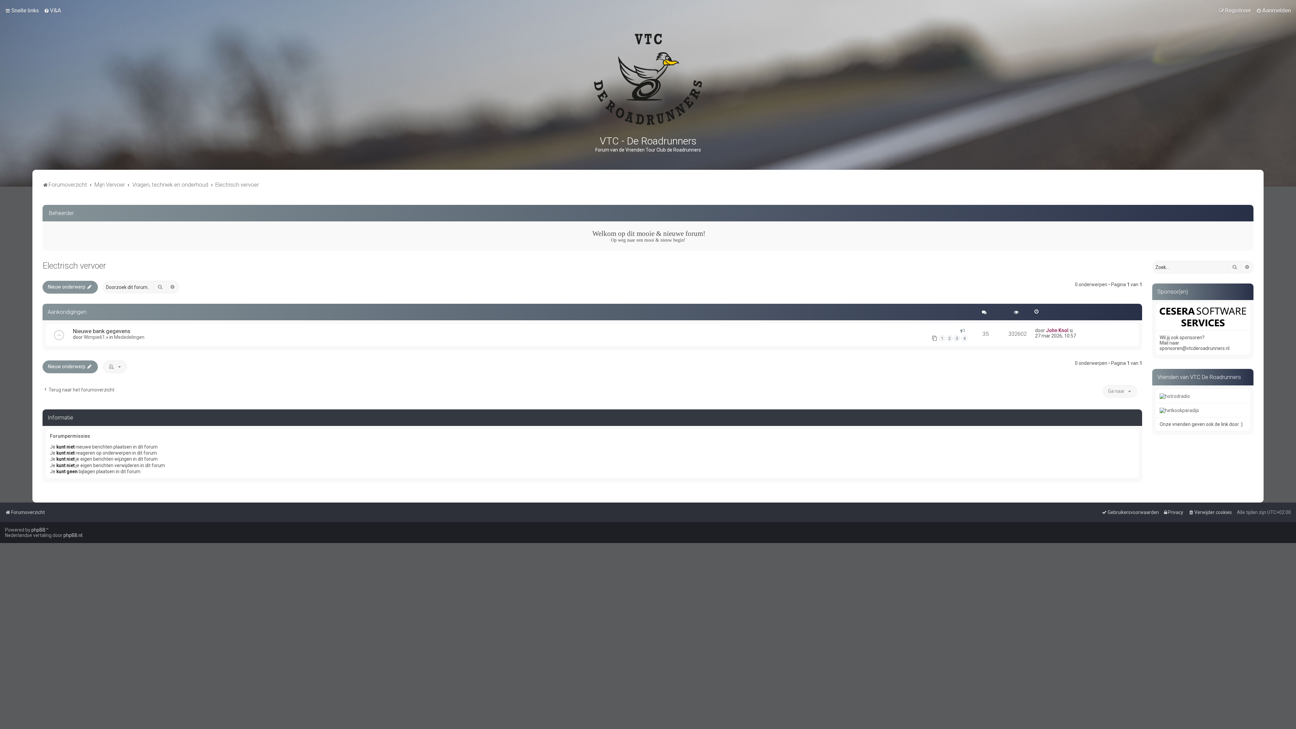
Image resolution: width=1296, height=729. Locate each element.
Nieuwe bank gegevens (101, 331)
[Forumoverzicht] (648, 79)
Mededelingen (129, 337)
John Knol (1057, 330)
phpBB (38, 530)
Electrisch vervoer (74, 266)
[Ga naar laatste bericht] (1072, 330)
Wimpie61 (94, 337)
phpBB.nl (72, 535)
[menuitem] (52, 10)
